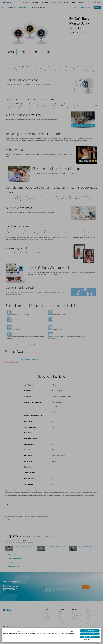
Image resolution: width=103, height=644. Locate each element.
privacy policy (42, 631)
